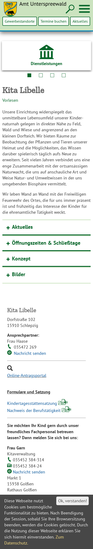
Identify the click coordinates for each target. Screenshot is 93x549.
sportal (39, 375)
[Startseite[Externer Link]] (38, 12)
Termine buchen (54, 21)
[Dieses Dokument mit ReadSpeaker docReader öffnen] (64, 403)
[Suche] (69, 9)
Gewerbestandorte (20, 21)
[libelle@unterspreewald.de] (9, 353)
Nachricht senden (30, 353)
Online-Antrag (20, 375)
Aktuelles (80, 21)
